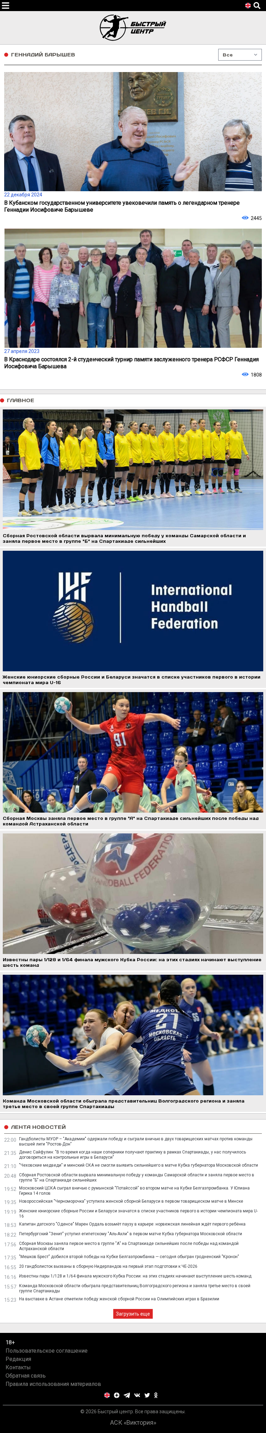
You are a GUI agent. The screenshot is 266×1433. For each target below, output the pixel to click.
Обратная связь (26, 1375)
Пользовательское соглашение (47, 1350)
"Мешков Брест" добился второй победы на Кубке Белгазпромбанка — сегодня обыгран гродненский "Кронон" (129, 1256)
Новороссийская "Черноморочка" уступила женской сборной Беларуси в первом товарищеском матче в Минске (131, 1201)
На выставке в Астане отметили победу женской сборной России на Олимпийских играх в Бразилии (119, 1299)
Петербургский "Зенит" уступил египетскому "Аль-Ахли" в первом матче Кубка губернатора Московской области (130, 1233)
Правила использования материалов (53, 1384)
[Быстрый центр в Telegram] (127, 1395)
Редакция (18, 1359)
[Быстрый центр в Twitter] (147, 1395)
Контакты (18, 1367)
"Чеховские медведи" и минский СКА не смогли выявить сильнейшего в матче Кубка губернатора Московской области (138, 1165)
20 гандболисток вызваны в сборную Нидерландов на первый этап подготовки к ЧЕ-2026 (108, 1266)
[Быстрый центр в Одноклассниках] (156, 1395)
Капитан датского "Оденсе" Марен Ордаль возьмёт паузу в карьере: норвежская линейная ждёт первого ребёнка (132, 1224)
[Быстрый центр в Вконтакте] (137, 1395)
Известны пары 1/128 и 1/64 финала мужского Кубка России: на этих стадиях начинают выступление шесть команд (135, 1276)
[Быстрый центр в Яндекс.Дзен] (116, 1395)
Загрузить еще (133, 1314)
